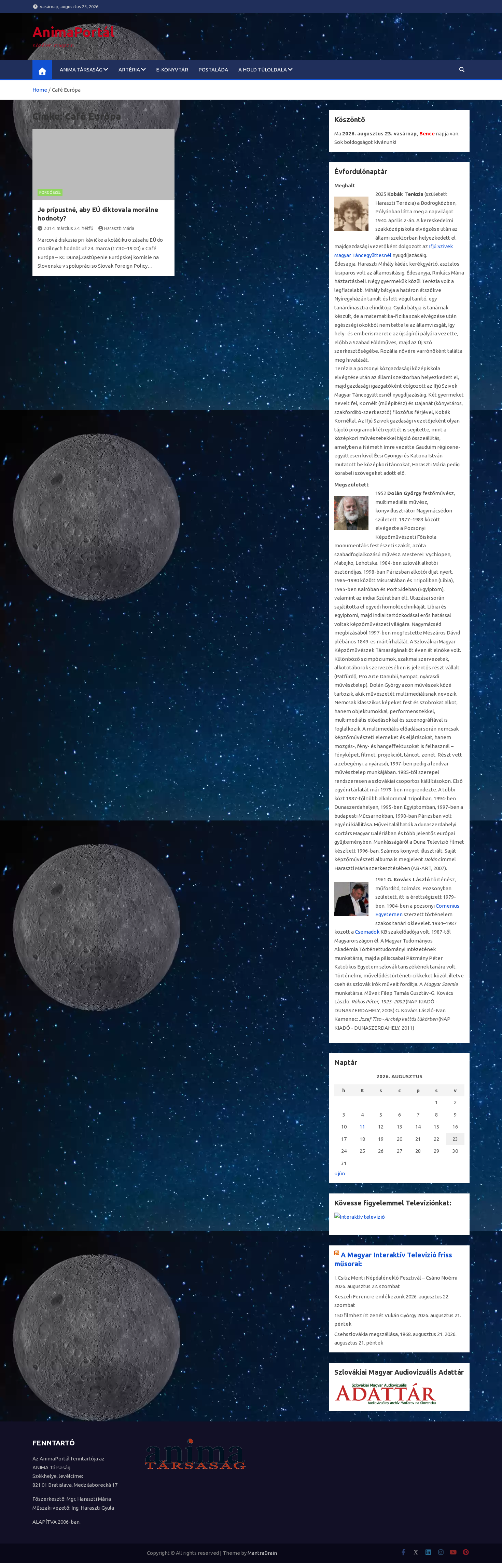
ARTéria (129, 69)
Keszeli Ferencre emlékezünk (369, 1296)
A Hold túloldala (262, 69)
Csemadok (367, 932)
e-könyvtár (172, 69)
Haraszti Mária (119, 228)
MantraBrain (262, 1553)
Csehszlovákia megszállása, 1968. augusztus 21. (389, 1334)
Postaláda (213, 69)
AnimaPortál (73, 32)
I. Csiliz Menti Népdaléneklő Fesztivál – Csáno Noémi (395, 1278)
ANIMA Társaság (81, 69)
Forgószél (50, 192)
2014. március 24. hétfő (68, 228)
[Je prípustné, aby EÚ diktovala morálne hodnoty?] (103, 164)
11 (362, 1127)
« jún (339, 1173)
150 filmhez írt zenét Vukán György (375, 1315)
